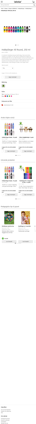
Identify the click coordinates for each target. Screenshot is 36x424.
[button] (17, 155)
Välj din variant (5, 65)
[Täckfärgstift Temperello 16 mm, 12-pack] (26, 173)
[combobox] (18, 5)
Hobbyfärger (21, 8)
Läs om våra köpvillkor (6, 409)
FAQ (2, 412)
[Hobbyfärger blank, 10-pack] (9, 129)
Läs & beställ (9, 241)
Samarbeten (3, 421)
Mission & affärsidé (5, 420)
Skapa (6, 8)
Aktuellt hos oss (4, 423)
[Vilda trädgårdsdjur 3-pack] (26, 129)
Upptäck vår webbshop (6, 411)
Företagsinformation (5, 418)
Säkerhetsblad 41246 (8, 105)
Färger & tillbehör (13, 8)
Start (2, 8)
